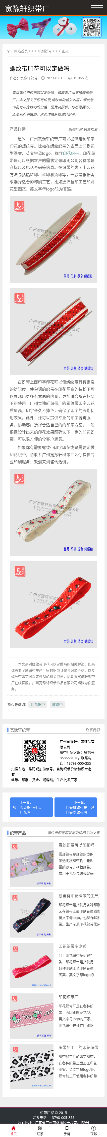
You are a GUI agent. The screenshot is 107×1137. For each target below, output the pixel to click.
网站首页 (21, 51)
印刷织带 (45, 51)
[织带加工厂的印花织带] (32, 1088)
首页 (13, 1134)
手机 (67, 1134)
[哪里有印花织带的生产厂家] (32, 936)
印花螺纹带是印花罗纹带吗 (76, 810)
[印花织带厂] (32, 1038)
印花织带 (71, 153)
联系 (40, 1134)
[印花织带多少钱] (32, 987)
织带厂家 (47, 1112)
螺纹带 (57, 704)
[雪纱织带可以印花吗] (32, 886)
